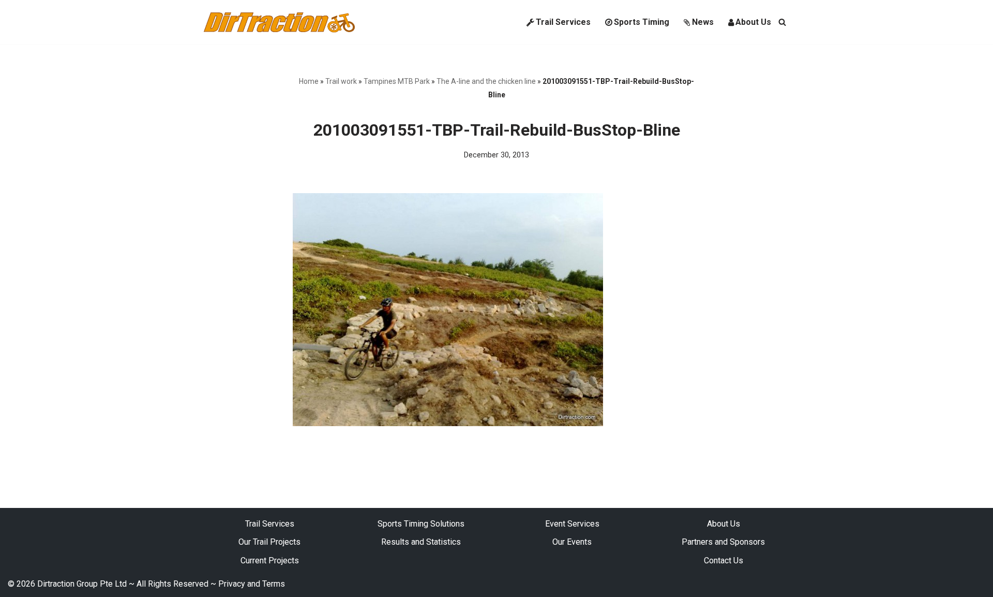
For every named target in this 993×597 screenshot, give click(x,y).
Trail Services (563, 22)
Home (309, 81)
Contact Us (723, 560)
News (703, 22)
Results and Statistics (421, 542)
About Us (753, 22)
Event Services (572, 524)
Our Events (572, 542)
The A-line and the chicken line (486, 81)
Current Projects (269, 560)
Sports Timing (641, 22)
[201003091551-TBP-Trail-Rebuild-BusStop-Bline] (448, 423)
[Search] (782, 22)
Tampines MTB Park (397, 81)
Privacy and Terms (251, 584)
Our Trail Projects (269, 542)
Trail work (341, 81)
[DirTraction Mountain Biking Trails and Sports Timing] (279, 22)
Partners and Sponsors (723, 542)
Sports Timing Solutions (421, 524)
